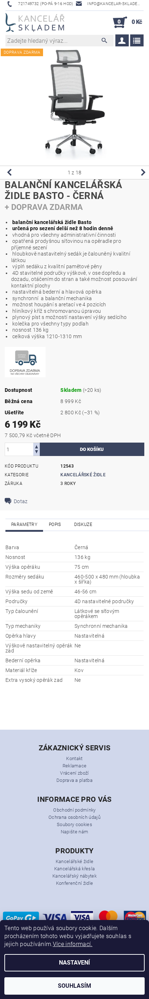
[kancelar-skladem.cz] (34, 22)
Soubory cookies (74, 824)
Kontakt (74, 758)
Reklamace (75, 765)
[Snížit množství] (36, 452)
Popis (55, 524)
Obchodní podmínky (74, 810)
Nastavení (74, 962)
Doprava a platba (74, 780)
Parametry (24, 524)
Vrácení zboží (74, 773)
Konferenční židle (74, 883)
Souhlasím (74, 985)
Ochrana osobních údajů (74, 817)
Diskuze (83, 524)
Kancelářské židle (82, 474)
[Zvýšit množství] (36, 446)
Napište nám (75, 831)
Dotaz (21, 501)
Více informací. (73, 944)
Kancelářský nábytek (74, 876)
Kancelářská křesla (74, 868)
